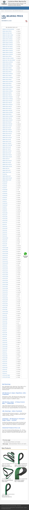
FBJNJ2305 (5, 272)
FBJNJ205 (4, 218)
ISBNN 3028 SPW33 (7, 114)
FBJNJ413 (4, 365)
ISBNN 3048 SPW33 (7, 64)
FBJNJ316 (4, 338)
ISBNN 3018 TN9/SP (7, 108)
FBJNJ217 (4, 245)
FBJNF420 (4, 205)
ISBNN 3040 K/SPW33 (7, 99)
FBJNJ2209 (5, 263)
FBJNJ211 (4, 224)
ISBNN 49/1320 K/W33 (7, 35)
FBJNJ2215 (5, 269)
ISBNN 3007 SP (5, 168)
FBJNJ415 (4, 361)
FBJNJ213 (4, 236)
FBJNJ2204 (5, 238)
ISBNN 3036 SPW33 (6, 89)
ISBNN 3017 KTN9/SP (7, 145)
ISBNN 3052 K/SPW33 (7, 62)
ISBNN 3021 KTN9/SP (7, 131)
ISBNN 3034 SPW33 (6, 93)
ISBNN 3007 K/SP (6, 170)
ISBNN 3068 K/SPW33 (7, 42)
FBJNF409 (4, 203)
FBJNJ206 (4, 216)
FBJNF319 (4, 184)
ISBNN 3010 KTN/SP (7, 155)
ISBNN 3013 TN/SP (6, 127)
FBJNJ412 (4, 350)
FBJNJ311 (4, 330)
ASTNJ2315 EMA (6, 377)
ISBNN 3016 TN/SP (6, 147)
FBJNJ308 (4, 319)
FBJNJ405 (4, 346)
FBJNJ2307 (5, 286)
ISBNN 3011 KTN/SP (6, 151)
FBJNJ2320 (5, 311)
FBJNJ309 (4, 317)
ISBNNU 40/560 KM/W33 (8, 29)
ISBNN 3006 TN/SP (6, 172)
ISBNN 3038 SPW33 (6, 85)
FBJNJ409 (4, 356)
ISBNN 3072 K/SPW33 (7, 41)
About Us (3, 505)
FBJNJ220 (4, 240)
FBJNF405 (4, 195)
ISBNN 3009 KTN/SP (7, 178)
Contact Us (8, 505)
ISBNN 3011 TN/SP (6, 149)
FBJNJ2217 (5, 265)
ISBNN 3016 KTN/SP (7, 133)
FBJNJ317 (4, 336)
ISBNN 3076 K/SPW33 (7, 39)
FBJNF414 (4, 197)
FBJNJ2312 (5, 294)
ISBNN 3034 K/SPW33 (7, 77)
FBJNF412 (4, 199)
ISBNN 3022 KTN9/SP (7, 97)
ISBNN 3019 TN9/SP (7, 122)
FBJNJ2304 (5, 274)
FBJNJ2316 (5, 303)
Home (2, 10)
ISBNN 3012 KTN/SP (7, 164)
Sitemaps (19, 505)
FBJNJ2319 (5, 313)
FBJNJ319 (4, 332)
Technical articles (8, 10)
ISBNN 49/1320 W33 (7, 33)
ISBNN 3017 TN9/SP (6, 143)
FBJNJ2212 (5, 257)
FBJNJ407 (4, 342)
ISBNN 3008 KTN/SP (7, 166)
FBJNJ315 (4, 340)
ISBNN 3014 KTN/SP (7, 126)
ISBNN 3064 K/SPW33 (7, 44)
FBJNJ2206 (5, 251)
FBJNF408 (4, 189)
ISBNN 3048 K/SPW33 (7, 66)
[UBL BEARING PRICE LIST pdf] (26, 21)
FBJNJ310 (4, 315)
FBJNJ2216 (5, 267)
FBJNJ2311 (4, 296)
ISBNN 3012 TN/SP (6, 162)
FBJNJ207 (4, 214)
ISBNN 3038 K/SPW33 (7, 87)
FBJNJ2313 (5, 292)
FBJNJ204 (4, 220)
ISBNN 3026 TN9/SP (7, 106)
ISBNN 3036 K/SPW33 (7, 91)
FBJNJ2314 (5, 290)
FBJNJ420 (4, 367)
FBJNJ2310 (5, 298)
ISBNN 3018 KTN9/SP (7, 110)
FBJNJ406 (4, 344)
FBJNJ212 (4, 222)
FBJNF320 (4, 182)
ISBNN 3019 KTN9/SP (7, 124)
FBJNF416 (4, 209)
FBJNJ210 (4, 226)
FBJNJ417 (4, 373)
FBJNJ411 (4, 352)
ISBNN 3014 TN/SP (6, 139)
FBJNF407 (4, 191)
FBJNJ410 (4, 354)
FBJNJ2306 (5, 288)
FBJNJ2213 (5, 255)
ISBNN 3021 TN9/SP (7, 129)
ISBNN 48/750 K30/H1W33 (8, 60)
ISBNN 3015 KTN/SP (7, 137)
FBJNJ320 (4, 348)
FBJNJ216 (4, 230)
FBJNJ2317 (5, 301)
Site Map (14, 505)
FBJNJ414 (4, 363)
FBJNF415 (4, 211)
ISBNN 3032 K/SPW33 (7, 81)
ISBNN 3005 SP (6, 158)
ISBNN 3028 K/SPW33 (7, 116)
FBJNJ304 (4, 309)
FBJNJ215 (4, 232)
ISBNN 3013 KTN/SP (7, 160)
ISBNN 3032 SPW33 (6, 79)
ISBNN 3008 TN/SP (6, 180)
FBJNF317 (4, 187)
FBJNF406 (4, 193)
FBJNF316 (4, 174)
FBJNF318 (4, 185)
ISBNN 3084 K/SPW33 (7, 50)
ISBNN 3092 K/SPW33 (7, 48)
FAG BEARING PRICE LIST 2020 (12, 442)
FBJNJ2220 (5, 276)
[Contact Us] (25, 255)
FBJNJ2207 (5, 249)
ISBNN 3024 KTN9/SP (7, 104)
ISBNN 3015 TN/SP (6, 135)
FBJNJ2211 (5, 259)
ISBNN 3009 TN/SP (6, 141)
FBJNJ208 (4, 213)
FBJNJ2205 (5, 253)
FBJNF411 (4, 201)
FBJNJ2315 (5, 305)
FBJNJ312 (4, 329)
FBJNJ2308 (5, 284)
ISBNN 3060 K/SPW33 (7, 70)
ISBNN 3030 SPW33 (6, 83)
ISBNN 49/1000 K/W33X (8, 58)
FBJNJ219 (4, 242)
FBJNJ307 (4, 321)
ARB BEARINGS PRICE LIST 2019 (17, 444)
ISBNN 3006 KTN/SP (7, 156)
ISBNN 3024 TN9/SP (7, 102)
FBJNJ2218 (5, 280)
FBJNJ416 (4, 359)
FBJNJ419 (4, 369)
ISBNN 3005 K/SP (6, 176)
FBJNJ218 (4, 243)
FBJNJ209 (4, 228)
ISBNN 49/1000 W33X (7, 37)
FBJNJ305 (4, 307)
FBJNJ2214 (5, 271)
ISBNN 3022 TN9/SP (7, 95)
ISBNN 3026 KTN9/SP (7, 100)
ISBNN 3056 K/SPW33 (7, 73)
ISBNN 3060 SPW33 (6, 31)
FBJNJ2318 (5, 300)
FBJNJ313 (4, 327)
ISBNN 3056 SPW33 (6, 71)
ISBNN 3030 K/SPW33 (7, 112)
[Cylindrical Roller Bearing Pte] (4, 2)
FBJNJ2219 (5, 278)
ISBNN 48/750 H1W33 (7, 46)
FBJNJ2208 (5, 247)
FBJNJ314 (4, 325)
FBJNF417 (4, 207)
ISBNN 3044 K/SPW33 (7, 54)
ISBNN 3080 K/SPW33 (7, 52)
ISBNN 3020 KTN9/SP (7, 120)
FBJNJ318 (4, 334)
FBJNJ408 (4, 358)
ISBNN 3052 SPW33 (7, 75)
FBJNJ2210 (5, 261)
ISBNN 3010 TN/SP (6, 153)
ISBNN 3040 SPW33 (7, 56)
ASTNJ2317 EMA (6, 375)
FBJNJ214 (4, 234)
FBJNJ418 (4, 371)
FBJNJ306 (4, 323)
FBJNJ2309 (5, 282)
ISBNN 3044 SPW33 (7, 68)
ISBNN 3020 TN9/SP (7, 118)
